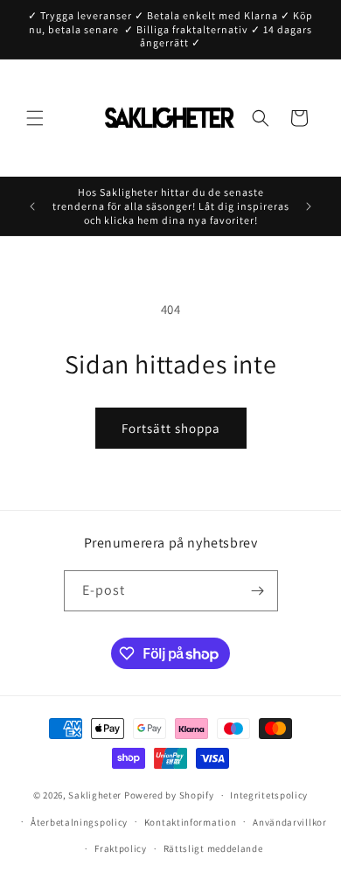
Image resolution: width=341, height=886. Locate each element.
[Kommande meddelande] (308, 206)
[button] (35, 118)
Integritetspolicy (269, 795)
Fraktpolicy (120, 848)
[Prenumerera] (258, 590)
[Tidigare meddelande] (32, 206)
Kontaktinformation (190, 822)
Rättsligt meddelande (213, 848)
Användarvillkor (290, 822)
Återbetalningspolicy (79, 822)
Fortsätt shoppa (171, 428)
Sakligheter (95, 795)
